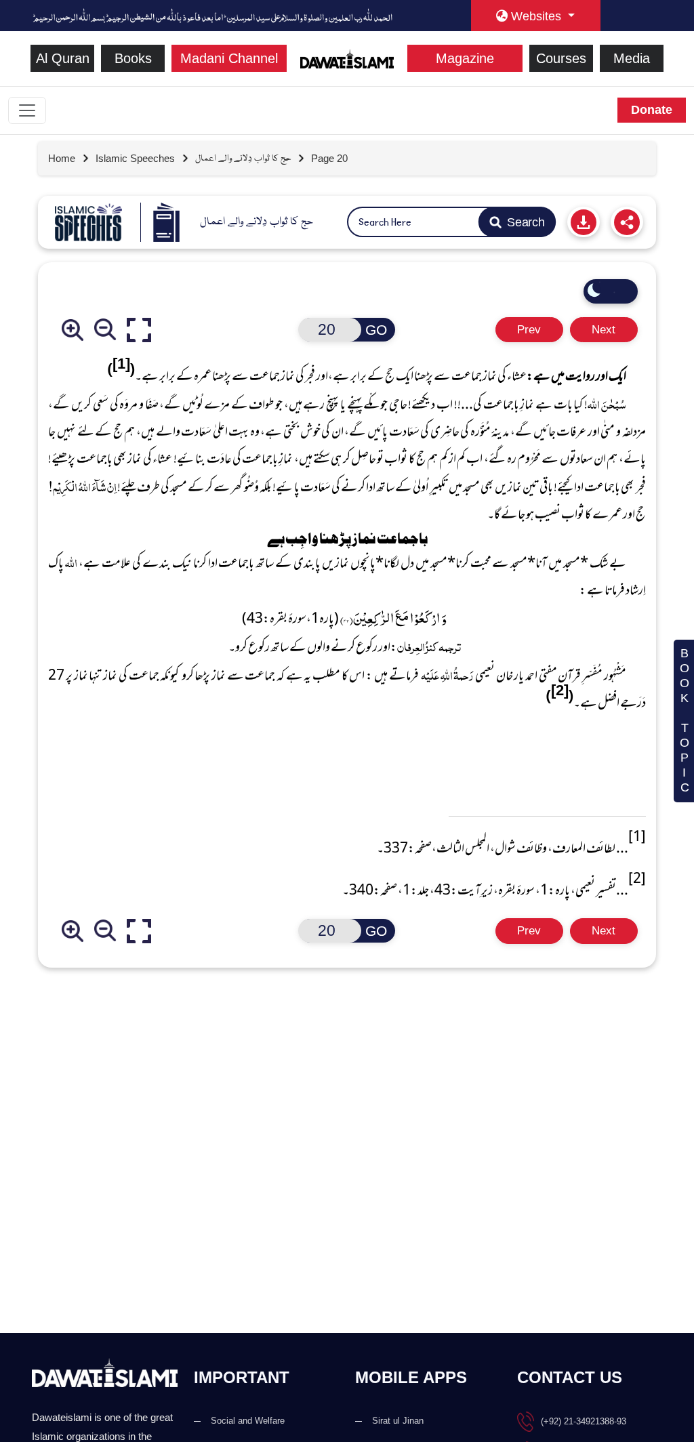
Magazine (465, 58)
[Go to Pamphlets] (88, 222)
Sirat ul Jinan (398, 1421)
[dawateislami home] (347, 57)
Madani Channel (229, 58)
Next (603, 329)
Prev (529, 329)
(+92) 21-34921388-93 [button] (583, 1421)
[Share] (627, 222)
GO (376, 329)
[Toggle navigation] (27, 110)
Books (133, 58)
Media (631, 58)
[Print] (583, 222)
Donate (651, 110)
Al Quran (62, 58)
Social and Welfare (248, 1421)
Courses (561, 58)
